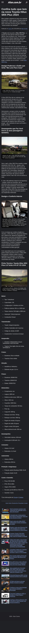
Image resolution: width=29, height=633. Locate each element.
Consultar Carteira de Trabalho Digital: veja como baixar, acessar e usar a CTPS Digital (18, 551)
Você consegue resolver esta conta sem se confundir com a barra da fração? (18, 510)
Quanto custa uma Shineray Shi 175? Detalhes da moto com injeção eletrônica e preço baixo (18, 529)
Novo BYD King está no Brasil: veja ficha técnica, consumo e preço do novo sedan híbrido (18, 563)
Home (7, 503)
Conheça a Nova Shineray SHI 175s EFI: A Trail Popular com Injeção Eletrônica (18, 601)
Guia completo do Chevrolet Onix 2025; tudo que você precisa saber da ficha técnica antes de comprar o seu (18, 570)
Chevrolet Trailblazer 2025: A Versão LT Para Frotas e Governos (18, 595)
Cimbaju (21, 497)
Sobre (10, 503)
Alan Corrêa (24, 28)
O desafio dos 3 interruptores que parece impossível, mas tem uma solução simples (18, 516)
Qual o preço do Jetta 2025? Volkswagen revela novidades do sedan (18, 523)
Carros (10, 28)
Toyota (15, 497)
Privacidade (21, 503)
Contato (26, 503)
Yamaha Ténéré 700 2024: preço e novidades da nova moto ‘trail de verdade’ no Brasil (18, 535)
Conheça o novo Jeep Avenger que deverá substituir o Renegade (18, 589)
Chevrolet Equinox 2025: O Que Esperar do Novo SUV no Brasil (18, 575)
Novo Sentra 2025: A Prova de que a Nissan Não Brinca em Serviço (18, 557)
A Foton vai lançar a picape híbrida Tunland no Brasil (17, 582)
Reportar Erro (15, 503)
